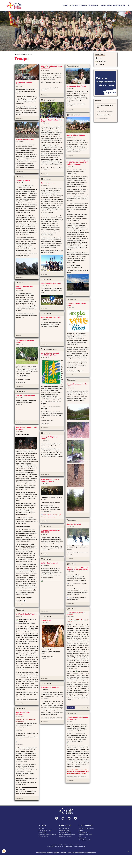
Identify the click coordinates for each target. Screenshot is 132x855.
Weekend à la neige (74, 524)
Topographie (82, 838)
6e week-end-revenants (25, 139)
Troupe (23, 177)
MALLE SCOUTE (93, 5)
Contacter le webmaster (74, 844)
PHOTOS (103, 5)
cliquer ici (24, 376)
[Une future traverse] (76, 475)
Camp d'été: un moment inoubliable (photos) (50, 354)
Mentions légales (41, 852)
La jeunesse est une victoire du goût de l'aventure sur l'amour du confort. (77, 162)
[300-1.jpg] (52, 490)
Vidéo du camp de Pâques (25, 395)
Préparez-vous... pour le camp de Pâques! (50, 480)
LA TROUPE (82, 5)
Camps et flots (43, 836)
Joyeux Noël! (46, 620)
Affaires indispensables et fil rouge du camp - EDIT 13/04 (77, 569)
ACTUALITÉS (73, 5)
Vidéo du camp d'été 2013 (50, 317)
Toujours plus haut (23, 180)
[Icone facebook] (63, 818)
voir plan (57, 502)
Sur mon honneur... (48, 183)
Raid (80, 836)
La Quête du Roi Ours (103, 119)
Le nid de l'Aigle (64, 828)
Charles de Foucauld (45, 830)
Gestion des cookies (90, 852)
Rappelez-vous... (51, 349)
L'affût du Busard (64, 830)
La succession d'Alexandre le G (105, 111)
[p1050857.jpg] (27, 355)
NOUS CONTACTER (119, 5)
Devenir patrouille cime (86, 828)
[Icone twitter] (75, 818)
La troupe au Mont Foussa (76, 86)
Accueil (17, 54)
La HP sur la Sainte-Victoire (26, 614)
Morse (81, 830)
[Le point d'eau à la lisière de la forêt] (76, 451)
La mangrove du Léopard (67, 834)
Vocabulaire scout (84, 840)
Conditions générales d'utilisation (56, 852)
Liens (100, 58)
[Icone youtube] (69, 818)
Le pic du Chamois (65, 832)
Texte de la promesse (85, 834)
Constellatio (102, 61)
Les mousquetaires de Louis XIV (105, 106)
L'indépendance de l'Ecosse (105, 115)
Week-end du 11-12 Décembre (23, 713)
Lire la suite (70, 707)
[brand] (11, 5)
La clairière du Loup (65, 836)
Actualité (23, 54)
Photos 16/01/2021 (77, 267)
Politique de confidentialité (75, 852)
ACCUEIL (65, 5)
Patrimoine (42, 832)
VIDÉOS (109, 5)
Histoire (41, 828)
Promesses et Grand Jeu (50, 687)
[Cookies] (4, 851)
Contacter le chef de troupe (59, 844)
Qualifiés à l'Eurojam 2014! (51, 283)
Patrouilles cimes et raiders (47, 834)
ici (73, 106)
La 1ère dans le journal (49, 563)
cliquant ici (44, 408)
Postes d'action (83, 832)
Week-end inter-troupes (76, 135)
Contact (101, 64)
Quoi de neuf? (76, 66)
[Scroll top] (128, 851)
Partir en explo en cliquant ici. (75, 371)
